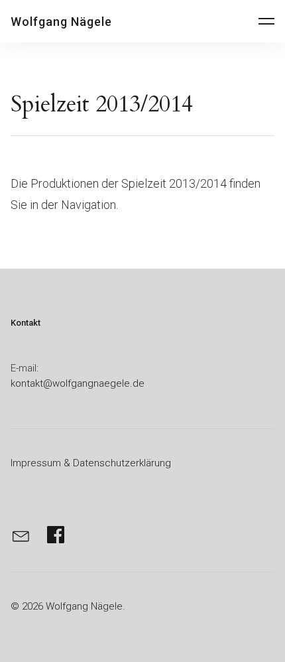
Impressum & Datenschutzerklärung (91, 463)
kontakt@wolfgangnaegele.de (77, 383)
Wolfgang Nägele (61, 22)
